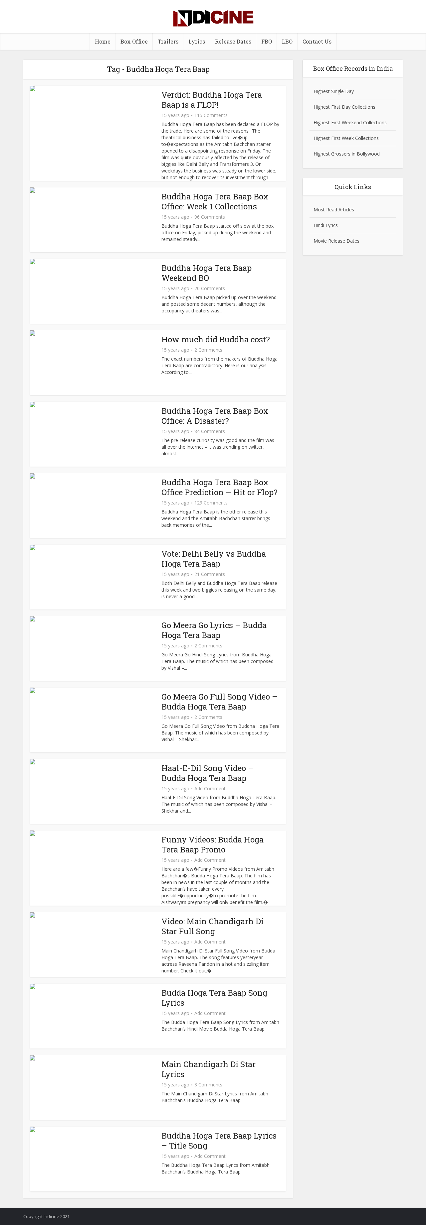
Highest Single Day (334, 91)
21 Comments (209, 574)
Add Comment (210, 789)
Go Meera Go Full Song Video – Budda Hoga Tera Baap (219, 701)
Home (102, 41)
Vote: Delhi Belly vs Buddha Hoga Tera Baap (213, 558)
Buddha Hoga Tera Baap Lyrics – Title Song (219, 1140)
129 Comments (211, 503)
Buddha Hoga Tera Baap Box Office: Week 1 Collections (214, 201)
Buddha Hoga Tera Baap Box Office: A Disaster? (214, 415)
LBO (287, 41)
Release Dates (233, 41)
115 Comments (211, 115)
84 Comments (209, 431)
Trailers (168, 41)
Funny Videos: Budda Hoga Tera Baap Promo (212, 844)
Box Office (134, 41)
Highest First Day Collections (344, 107)
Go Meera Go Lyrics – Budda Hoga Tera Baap (214, 630)
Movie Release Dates (336, 241)
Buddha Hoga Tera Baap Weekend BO (206, 273)
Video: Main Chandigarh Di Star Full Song (212, 926)
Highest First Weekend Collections (350, 122)
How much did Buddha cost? (215, 339)
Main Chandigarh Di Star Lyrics (208, 1069)
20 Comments (209, 288)
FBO (266, 41)
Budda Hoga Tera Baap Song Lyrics (214, 997)
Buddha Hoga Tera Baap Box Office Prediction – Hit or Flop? (219, 487)
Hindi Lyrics (326, 225)
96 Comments (209, 217)
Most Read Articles (334, 209)
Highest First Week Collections (346, 138)
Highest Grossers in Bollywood (347, 154)
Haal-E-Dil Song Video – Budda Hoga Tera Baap (207, 773)
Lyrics (196, 41)
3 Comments (208, 1085)
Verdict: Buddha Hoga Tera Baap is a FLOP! (211, 99)
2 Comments (208, 350)
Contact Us (317, 41)
